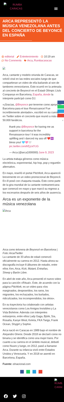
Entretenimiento (29, 56)
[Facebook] (6, 396)
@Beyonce (21, 104)
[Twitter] (15, 396)
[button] (56, 8)
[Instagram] (24, 396)
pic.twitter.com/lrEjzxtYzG (24, 146)
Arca (30, 60)
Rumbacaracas (43, 60)
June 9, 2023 (46, 152)
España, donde (41, 94)
